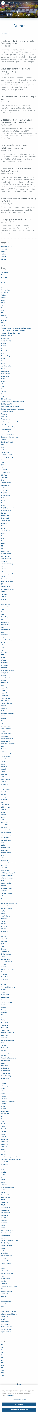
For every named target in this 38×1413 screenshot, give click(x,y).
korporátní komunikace (8, 743)
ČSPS (2, 465)
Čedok (3, 394)
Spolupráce (4, 1164)
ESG (2, 566)
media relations (6, 847)
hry (2, 650)
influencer (4, 657)
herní (2, 632)
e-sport (3, 543)
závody (3, 1319)
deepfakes (4, 492)
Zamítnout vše (19, 1404)
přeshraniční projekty (7, 1032)
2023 (2, 1352)
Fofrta (3, 609)
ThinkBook (4, 1220)
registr (3, 1088)
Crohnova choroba (6, 460)
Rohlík (3, 1106)
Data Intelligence (6, 482)
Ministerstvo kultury (7, 875)
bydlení (3, 381)
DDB (2, 487)
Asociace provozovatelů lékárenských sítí (13, 330)
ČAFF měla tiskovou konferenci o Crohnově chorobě (16, 169)
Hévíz (2, 637)
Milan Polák (4, 868)
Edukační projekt (6, 553)
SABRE (3, 1124)
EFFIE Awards (5, 556)
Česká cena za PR (6, 404)
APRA (3, 323)
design (3, 500)
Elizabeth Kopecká (6, 558)
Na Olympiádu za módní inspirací (16, 219)
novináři (3, 923)
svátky (3, 1192)
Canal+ (3, 386)
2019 (2, 1362)
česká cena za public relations (10, 406)
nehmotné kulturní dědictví (9, 903)
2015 (2, 1373)
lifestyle (3, 794)
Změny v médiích (6, 1326)
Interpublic (4, 680)
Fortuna (3, 614)
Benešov (3, 346)
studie (3, 1190)
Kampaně (4, 249)
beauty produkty (6, 340)
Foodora (3, 612)
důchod (3, 528)
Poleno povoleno (6, 1010)
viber (2, 1276)
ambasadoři (4, 318)
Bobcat (3, 361)
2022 (2, 1355)
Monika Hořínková (6, 883)
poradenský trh (5, 1012)
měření (3, 855)
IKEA (2, 655)
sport (2, 1167)
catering (3, 391)
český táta (4, 424)
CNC (2, 447)
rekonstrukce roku (6, 1091)
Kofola (3, 731)
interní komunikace (7, 678)
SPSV (2, 1177)
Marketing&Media (6, 832)
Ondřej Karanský (6, 954)
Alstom (3, 310)
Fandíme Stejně (5, 586)
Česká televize (5, 414)
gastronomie (5, 622)
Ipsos (2, 685)
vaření (3, 1268)
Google (3, 627)
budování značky (6, 376)
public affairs (5, 1068)
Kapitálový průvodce (7, 713)
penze (3, 982)
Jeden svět (4, 693)
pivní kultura (5, 997)
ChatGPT (4, 439)
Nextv (3, 913)
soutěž (3, 1152)
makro (3, 817)
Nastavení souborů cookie (19, 1399)
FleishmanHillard (6, 607)
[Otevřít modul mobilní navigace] (36, 3)
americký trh (5, 320)
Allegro (3, 302)
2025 (2, 1347)
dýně (2, 538)
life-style (3, 792)
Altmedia (4, 313)
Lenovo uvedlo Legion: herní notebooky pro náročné (14, 146)
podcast (3, 1007)
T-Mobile (4, 1200)
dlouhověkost (5, 515)
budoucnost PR (5, 373)
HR (2, 645)
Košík (2, 746)
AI (1, 287)
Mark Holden (5, 825)
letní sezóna (4, 784)
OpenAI (3, 964)
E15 (2, 548)
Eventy (3, 576)
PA (2, 972)
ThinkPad (4, 1223)
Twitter (3, 1248)
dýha (2, 536)
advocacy (4, 277)
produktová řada (6, 1060)
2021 (2, 1357)
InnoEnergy (4, 665)
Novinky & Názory (6, 246)
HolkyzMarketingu (6, 640)
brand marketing (6, 366)
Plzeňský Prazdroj (6, 1002)
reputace (3, 1096)
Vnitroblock (4, 1293)
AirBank (3, 297)
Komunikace (4, 736)
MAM (3, 819)
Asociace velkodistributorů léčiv (11, 333)
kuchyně (3, 759)
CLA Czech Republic (7, 442)
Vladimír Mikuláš (6, 1291)
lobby (2, 802)
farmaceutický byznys (7, 589)
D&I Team (4, 475)
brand (3, 363)
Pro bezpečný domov (7, 1048)
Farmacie (4, 591)
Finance (3, 602)
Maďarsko (4, 809)
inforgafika (4, 662)
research (3, 1103)
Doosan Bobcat (5, 520)
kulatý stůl (4, 761)
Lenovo (3, 776)
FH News (4, 594)
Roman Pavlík (5, 1111)
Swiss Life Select (6, 1197)
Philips (3, 992)
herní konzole (5, 634)
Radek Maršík (5, 1078)
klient (2, 723)
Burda (3, 378)
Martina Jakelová (6, 840)
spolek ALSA (5, 1162)
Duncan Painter (5, 531)
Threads (3, 1225)
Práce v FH (4, 1027)
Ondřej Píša (4, 956)
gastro (3, 619)
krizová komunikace (7, 754)
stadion (3, 1179)
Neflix (3, 901)
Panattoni (4, 974)
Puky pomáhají (5, 1073)
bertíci (3, 348)
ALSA (2, 307)
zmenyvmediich (6, 1329)
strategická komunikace (8, 1187)
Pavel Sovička (5, 979)
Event (2, 571)
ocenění (3, 936)
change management (7, 434)
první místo (4, 1065)
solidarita (4, 1146)
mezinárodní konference (8, 863)
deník (2, 498)
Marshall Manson (6, 835)
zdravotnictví (5, 1321)
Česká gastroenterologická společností (13, 409)
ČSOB (3, 462)
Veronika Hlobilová (7, 1273)
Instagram (4, 667)
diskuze (3, 513)
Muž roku (4, 890)
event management (7, 574)
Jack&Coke (4, 688)
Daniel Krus (4, 477)
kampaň (3, 705)
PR (2, 1017)
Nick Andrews (5, 916)
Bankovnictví (5, 338)
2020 (2, 1360)
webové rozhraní (6, 1304)
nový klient (4, 931)
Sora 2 (3, 1149)
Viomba (3, 1281)
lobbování (4, 799)
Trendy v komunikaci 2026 (9, 1240)
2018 (2, 1365)
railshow (3, 1083)
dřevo (3, 526)
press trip (4, 1038)
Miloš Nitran (5, 870)
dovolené (4, 523)
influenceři (4, 660)
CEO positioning (6, 399)
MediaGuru (4, 850)
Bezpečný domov (6, 351)
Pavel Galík (4, 977)
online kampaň (5, 959)
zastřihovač (4, 1316)
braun (3, 368)
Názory (3, 251)
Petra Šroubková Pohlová (8, 987)
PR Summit (4, 1025)
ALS (2, 305)
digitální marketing (7, 510)
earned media (5, 551)
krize (2, 751)
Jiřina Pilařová (5, 698)
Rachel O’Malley (6, 1076)
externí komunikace (7, 581)
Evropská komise (6, 579)
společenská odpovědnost (9, 1157)
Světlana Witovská (6, 1195)
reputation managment (8, 1101)
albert (3, 300)
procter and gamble (7, 1053)
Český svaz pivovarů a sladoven (11, 422)
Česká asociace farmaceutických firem (13, 401)
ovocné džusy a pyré (7, 969)
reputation (4, 1098)
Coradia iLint (5, 452)
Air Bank (3, 295)
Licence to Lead (5, 789)
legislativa (4, 769)
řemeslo (3, 1093)
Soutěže (3, 1154)
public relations (5, 1070)
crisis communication (7, 457)
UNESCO (3, 1258)
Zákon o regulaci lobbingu (9, 1311)
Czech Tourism (5, 472)
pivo (2, 999)
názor (2, 898)
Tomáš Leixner (5, 1235)
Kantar (3, 711)
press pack (4, 1035)
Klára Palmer (5, 721)
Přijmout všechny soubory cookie (19, 1409)
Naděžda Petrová (6, 893)
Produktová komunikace (8, 1058)
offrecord (4, 939)
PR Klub (3, 1020)
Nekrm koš (4, 906)
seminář (3, 1131)
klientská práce (5, 726)
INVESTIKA (4, 683)
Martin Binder (5, 837)
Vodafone (4, 1296)
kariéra (3, 716)
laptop (3, 764)
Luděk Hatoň (5, 804)
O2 (2, 934)
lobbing (3, 797)
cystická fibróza (6, 470)
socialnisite (4, 1144)
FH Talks (3, 596)
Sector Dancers (5, 1129)
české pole (4, 416)
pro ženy (3, 1050)
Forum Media (5, 617)
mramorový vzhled (7, 888)
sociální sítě (4, 1141)
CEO (2, 396)
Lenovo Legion (5, 779)
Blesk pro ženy (5, 356)
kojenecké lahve (6, 733)
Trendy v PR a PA (6, 1245)
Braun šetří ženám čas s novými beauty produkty (15, 70)
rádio (2, 1081)
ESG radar (4, 569)
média (3, 845)
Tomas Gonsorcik (6, 1233)
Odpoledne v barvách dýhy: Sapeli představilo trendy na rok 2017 (16, 121)
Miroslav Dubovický (7, 878)
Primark (3, 1045)
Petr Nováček (5, 984)
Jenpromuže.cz (5, 695)
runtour (3, 1121)
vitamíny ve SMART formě (9, 1286)
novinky (3, 928)
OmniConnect (5, 951)
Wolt (2, 1306)
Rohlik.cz (3, 1108)
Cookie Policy (10, 1395)
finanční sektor (5, 604)
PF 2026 (3, 989)
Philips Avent (5, 994)
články (3, 444)
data (2, 480)
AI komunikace (5, 290)
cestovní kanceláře (6, 429)
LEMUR (3, 771)
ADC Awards (5, 275)
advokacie (4, 280)
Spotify (3, 1174)
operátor (3, 966)
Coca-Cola (4, 449)
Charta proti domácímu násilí (10, 437)
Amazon (3, 315)
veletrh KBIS (4, 1271)
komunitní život (5, 741)
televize (3, 1217)
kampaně (4, 708)
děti (2, 503)
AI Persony (4, 292)
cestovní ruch (5, 432)
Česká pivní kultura (7, 411)
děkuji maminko (6, 495)
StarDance (4, 1184)
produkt (3, 1055)
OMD (2, 944)
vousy (3, 1299)
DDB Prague (4, 490)
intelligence (4, 672)
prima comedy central (7, 1040)
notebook (4, 918)
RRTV (3, 1116)
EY (2, 584)
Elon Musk (4, 561)
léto (2, 787)
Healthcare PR (5, 629)
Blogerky (3, 358)
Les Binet (3, 781)
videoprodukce (5, 1278)
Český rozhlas (5, 419)
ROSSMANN (5, 1114)
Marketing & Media (7, 830)
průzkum (3, 1063)
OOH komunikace (6, 961)
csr (2, 467)
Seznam (3, 1136)
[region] (19, 1399)
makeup (3, 814)
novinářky (4, 926)
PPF (2, 1015)
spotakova (4, 1172)
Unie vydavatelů (6, 1263)
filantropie (4, 599)
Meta (2, 858)
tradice (3, 1238)
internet (3, 675)
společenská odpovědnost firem (11, 1159)
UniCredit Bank (5, 1261)
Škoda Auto (4, 1139)
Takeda (3, 1205)
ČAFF (2, 384)
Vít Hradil (4, 1283)
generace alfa (5, 624)
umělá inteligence (6, 1255)
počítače (3, 1004)
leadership (4, 766)
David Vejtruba (5, 485)
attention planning (6, 335)
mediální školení (6, 852)
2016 (2, 1370)
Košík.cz (3, 749)
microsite (4, 865)
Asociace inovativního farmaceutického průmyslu (16, 328)
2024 (2, 1350)
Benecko (3, 343)
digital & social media (7, 508)
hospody (3, 642)
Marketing (4, 827)
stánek (3, 1182)
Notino (3, 921)
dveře (3, 533)
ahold (2, 285)
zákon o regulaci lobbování (9, 1314)
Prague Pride (5, 1030)
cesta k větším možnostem (9, 427)
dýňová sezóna (5, 541)
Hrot (2, 647)
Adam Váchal (5, 272)
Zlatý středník (5, 1324)
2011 (2, 1375)
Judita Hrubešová (6, 703)
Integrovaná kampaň (7, 670)
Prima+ (3, 1043)
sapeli (3, 1126)
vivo (2, 1288)
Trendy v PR (5, 1243)
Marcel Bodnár (5, 822)
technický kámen (6, 1212)
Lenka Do (4, 774)
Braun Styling (5, 371)
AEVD (3, 282)
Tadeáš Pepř (5, 1202)
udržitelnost (4, 1253)
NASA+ (3, 896)
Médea (3, 842)
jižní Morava (5, 700)
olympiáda (4, 941)
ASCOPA (3, 325)
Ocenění (3, 256)
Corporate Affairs (6, 454)
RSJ (2, 1119)
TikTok (3, 1228)
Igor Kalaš (4, 652)
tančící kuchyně (5, 1207)
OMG (2, 946)
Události (3, 259)
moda (2, 880)
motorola (3, 885)
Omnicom (4, 949)
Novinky (3, 254)
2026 (2, 1345)
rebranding (4, 1086)
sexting (3, 1134)
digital (3, 505)
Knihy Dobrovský (6, 728)
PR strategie (4, 1022)
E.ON (2, 546)
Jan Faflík (4, 690)
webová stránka (6, 1301)
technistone (4, 1215)
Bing (2, 353)
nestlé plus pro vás (7, 908)
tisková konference (7, 1230)
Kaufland (3, 718)
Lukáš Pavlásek (5, 807)
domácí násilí (5, 518)
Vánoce (3, 1266)
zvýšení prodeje (6, 1331)
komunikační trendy (7, 738)
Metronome (4, 860)
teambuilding (5, 1210)
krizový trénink (5, 756)
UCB (2, 1250)
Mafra (3, 812)
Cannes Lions (5, 389)
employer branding (7, 564)
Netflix (3, 911)
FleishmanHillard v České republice (17, 3)
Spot (2, 1169)
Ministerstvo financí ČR (8, 873)
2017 (2, 1367)
